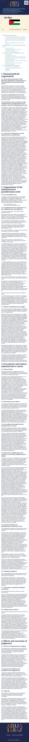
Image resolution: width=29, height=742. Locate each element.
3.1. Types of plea (8, 54)
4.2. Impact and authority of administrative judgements (13, 68)
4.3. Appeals (7, 70)
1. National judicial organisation (10, 35)
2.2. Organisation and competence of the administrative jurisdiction (13, 50)
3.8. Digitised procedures (10, 64)
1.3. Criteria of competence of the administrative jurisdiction (14, 43)
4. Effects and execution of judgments (11, 65)
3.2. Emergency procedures (10, 55)
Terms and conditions (17, 735)
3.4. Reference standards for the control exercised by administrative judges (15, 59)
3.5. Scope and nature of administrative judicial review (15, 60)
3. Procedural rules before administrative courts (13, 53)
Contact (8, 735)
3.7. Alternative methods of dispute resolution (14, 62)
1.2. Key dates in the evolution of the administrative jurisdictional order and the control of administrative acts (15, 40)
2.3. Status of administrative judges (12, 51)
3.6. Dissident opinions (9, 61)
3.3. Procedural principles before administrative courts (15, 56)
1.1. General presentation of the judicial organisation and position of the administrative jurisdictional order (15, 37)
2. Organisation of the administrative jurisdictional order (14, 46)
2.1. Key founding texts (9, 48)
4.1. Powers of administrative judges (12, 66)
